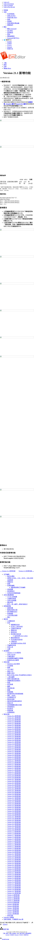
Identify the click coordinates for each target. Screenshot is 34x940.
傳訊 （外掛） (11, 695)
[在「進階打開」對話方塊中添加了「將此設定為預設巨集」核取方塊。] (17, 413)
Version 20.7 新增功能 (14, 779)
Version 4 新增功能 (13, 913)
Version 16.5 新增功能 (14, 857)
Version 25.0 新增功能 (14, 729)
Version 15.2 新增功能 (14, 882)
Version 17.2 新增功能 (14, 844)
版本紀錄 (6, 714)
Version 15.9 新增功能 (14, 869)
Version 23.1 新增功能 (14, 742)
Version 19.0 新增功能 (14, 811)
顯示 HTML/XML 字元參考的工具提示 (19, 675)
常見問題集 (11, 14)
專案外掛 (14, 630)
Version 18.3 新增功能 (14, 824)
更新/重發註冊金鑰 (13, 23)
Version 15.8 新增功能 (14, 871)
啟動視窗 (10, 608)
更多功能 (6, 662)
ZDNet (5, 924)
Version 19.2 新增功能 (14, 807)
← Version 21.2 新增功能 (7, 571)
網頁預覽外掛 (15, 637)
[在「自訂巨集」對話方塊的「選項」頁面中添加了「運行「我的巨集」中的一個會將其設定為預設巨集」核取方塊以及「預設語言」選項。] (17, 515)
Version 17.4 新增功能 (14, 841)
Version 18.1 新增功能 (14, 828)
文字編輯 (6, 574)
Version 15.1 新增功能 (14, 884)
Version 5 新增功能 (13, 912)
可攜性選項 (11, 656)
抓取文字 (10, 703)
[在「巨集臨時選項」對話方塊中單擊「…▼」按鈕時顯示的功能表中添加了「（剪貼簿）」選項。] (17, 309)
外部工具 (10, 647)
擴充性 (6, 619)
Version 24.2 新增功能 (14, 736)
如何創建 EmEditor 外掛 (18, 643)
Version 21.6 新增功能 (14, 762)
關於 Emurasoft (11, 28)
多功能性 (6, 651)
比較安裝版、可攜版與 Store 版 (13, 919)
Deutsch (9, 47)
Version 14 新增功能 (13, 895)
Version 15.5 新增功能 (14, 876)
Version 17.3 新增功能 (14, 843)
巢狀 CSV (10, 671)
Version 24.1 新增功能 (14, 738)
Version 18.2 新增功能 (14, 826)
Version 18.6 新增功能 (14, 818)
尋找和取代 (11, 706)
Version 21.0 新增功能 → (26, 571)
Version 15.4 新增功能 (14, 878)
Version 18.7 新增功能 (14, 816)
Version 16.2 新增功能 (14, 863)
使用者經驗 (7, 606)
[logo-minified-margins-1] (13, 59)
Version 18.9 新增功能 (14, 813)
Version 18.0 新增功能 (14, 830)
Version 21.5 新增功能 (14, 764)
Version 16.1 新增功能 (14, 865)
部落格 (6, 10)
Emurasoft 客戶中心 (13, 38)
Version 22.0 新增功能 (14, 755)
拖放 (8, 682)
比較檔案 (10, 589)
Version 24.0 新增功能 (14, 740)
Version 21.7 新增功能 (14, 761)
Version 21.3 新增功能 (14, 768)
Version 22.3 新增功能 (14, 749)
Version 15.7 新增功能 (14, 872)
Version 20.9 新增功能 (14, 775)
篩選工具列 (11, 673)
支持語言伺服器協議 (13, 593)
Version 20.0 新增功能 (14, 792)
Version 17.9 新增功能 (14, 831)
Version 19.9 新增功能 (14, 794)
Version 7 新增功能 (13, 908)
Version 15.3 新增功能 (14, 880)
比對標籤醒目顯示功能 (14, 705)
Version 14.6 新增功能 (14, 893)
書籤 (8, 690)
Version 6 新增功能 (13, 910)
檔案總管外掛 (15, 624)
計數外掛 (14, 641)
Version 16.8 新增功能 (14, 852)
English (9, 41)
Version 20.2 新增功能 (14, 788)
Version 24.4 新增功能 (14, 733)
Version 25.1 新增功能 (14, 727)
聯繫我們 (10, 25)
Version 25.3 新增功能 (14, 723)
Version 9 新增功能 (13, 904)
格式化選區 (11, 576)
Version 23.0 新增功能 (14, 744)
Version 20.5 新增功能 (14, 783)
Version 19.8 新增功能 (14, 796)
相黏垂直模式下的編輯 (18, 587)
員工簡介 (10, 30)
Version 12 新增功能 (13, 899)
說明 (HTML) (11, 15)
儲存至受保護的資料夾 (14, 701)
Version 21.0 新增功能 (14, 774)
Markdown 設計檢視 (13, 664)
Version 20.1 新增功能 (14, 790)
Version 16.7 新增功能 (14, 854)
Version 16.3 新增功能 (14, 861)
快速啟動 (10, 613)
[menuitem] (19, 10)
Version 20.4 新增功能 (14, 785)
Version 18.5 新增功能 (14, 820)
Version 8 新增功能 (13, 906)
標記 (8, 617)
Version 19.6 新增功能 (14, 800)
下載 (4, 933)
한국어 (9, 45)
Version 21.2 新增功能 (14, 770)
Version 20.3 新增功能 (14, 787)
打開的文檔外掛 (16, 628)
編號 (8, 686)
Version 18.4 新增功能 (14, 822)
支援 (5, 12)
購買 (7, 933)
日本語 (9, 43)
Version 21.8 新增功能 (14, 759)
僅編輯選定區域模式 (13, 680)
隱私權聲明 (11, 36)
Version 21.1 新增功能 (14, 772)
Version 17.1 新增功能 (14, 846)
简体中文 (10, 48)
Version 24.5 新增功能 (14, 731)
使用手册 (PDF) (12, 17)
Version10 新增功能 (13, 902)
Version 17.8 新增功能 (14, 833)
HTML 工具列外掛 (17, 626)
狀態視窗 (10, 710)
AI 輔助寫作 (11, 621)
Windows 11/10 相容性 (14, 652)
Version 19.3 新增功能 (14, 805)
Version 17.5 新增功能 (14, 839)
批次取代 (10, 708)
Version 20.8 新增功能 (14, 777)
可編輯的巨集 (11, 645)
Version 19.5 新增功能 (14, 802)
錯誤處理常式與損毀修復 (15, 693)
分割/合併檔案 (11, 600)
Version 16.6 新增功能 (14, 856)
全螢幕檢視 (11, 712)
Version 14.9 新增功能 (14, 887)
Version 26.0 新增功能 (14, 719)
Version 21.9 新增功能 (14, 757)
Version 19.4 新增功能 (14, 803)
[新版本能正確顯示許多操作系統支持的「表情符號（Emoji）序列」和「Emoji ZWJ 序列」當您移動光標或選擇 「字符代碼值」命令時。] (17, 146)
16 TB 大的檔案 (12, 596)
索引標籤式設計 (12, 611)
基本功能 (10, 915)
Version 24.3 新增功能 (14, 734)
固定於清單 (11, 699)
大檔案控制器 (11, 598)
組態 (8, 583)
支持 (18, 933)
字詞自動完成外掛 (16, 639)
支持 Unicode (11, 654)
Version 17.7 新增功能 (14, 835)
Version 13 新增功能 (13, 897)
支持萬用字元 (11, 697)
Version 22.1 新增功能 (14, 753)
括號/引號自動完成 (13, 678)
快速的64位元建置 (13, 660)
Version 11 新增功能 (13, 900)
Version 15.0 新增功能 (14, 885)
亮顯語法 (10, 582)
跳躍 (8, 667)
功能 (10, 933)
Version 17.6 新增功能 (14, 837)
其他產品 (10, 32)
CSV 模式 (10, 669)
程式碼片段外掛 (16, 634)
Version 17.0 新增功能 (14, 848)
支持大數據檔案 (9, 595)
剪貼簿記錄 (11, 688)
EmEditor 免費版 (9, 917)
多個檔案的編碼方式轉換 (15, 658)
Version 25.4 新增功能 (14, 721)
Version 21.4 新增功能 (14, 766)
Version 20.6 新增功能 (14, 781)
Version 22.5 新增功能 (14, 746)
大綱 (8, 649)
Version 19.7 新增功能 (14, 798)
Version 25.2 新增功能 (14, 725)
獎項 (8, 34)
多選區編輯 (11, 585)
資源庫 (9, 21)
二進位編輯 (11, 677)
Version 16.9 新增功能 (14, 850)
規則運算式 (11, 591)
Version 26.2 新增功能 (14, 716)
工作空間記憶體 (12, 615)
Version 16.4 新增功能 (14, 859)
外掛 (8, 623)
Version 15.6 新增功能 (14, 874)
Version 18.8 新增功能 (14, 815)
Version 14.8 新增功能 (14, 889)
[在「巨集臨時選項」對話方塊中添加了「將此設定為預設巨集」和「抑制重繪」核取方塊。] (17, 256)
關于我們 (22, 933)
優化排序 (10, 602)
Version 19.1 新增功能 (14, 809)
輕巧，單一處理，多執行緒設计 (17, 604)
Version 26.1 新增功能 (14, 718)
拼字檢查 (10, 684)
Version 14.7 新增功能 (14, 891)
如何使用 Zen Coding (21, 636)
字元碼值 (10, 665)
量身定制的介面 (12, 609)
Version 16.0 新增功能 (14, 867)
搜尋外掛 (14, 632)
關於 (5, 27)
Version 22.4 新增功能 (14, 747)
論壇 (8, 19)
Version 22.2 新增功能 (14, 751)
